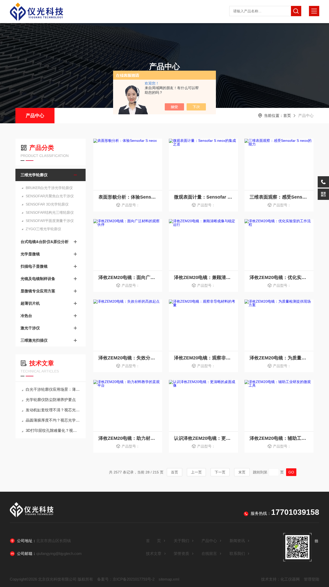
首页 (287, 115)
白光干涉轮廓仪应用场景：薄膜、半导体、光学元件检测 (53, 389)
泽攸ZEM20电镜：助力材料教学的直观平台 (127, 438)
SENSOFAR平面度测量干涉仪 (50, 221)
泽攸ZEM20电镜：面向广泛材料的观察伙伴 (127, 277)
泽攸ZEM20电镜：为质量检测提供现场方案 (279, 357)
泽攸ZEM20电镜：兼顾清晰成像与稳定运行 (203, 277)
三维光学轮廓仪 (34, 175)
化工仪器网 (290, 579)
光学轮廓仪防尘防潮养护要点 (51, 399)
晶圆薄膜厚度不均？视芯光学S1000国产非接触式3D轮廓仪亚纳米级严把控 (53, 420)
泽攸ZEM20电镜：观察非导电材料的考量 (203, 357)
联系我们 (237, 553)
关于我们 (181, 540)
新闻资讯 (237, 540)
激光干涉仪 (30, 328)
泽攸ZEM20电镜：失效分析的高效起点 (127, 357)
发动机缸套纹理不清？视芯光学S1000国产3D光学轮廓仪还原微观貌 (53, 410)
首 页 (153, 540)
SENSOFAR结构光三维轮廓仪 (50, 212)
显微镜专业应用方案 (38, 291)
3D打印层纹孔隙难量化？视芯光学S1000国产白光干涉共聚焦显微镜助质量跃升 (53, 430)
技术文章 (153, 553)
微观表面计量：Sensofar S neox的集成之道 (203, 197)
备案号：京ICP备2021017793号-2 (125, 579)
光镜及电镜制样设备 (38, 278)
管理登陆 (311, 579)
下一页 (220, 472)
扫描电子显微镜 (34, 266)
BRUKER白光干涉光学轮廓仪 (49, 188)
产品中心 (35, 115)
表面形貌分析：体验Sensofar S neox (127, 197)
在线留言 (209, 553)
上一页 (196, 472)
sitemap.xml (169, 579)
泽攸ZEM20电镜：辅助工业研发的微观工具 (279, 438)
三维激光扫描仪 (34, 340)
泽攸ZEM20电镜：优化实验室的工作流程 (279, 277)
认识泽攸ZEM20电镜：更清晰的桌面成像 (203, 438)
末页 (241, 472)
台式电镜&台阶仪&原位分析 (45, 241)
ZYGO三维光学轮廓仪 (43, 229)
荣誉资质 (181, 553)
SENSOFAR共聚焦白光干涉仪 (50, 196)
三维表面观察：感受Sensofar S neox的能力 (279, 197)
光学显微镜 (30, 254)
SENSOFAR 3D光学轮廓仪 (47, 204)
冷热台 (26, 315)
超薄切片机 (30, 303)
